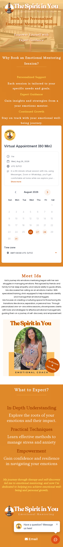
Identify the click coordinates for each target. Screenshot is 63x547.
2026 (35, 192)
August (28, 192)
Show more (16, 182)
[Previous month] (15, 192)
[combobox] (31, 253)
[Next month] (47, 192)
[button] (31, 169)
